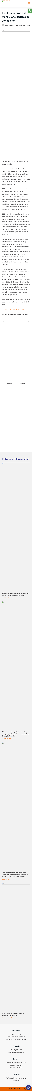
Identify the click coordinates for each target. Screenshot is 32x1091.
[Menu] (29, 3)
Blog (28, 25)
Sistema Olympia (24, 1089)
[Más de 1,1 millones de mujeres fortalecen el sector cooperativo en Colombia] (16, 527)
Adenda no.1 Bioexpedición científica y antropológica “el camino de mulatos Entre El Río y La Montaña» (16, 734)
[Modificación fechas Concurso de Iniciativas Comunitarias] (16, 947)
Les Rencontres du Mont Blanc (15, 309)
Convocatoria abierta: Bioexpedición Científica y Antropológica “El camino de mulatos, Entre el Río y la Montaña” (15, 874)
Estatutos (16, 1080)
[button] (30, 11)
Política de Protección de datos (16, 1078)
